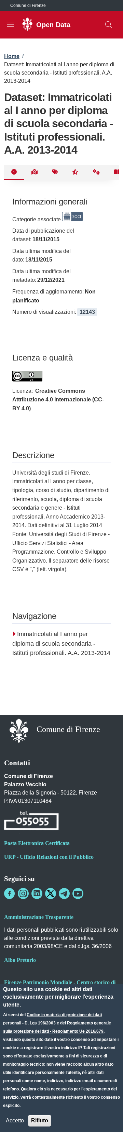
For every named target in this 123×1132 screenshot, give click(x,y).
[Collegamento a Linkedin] (36, 893)
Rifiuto (39, 1120)
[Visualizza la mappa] (34, 172)
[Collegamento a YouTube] (77, 893)
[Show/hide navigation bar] (10, 24)
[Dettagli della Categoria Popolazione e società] (72, 219)
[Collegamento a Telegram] (64, 893)
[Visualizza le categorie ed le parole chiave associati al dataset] (55, 172)
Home (11, 56)
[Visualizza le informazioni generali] (14, 172)
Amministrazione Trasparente (38, 917)
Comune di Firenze (28, 5)
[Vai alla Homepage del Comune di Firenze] (19, 730)
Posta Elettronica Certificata (37, 843)
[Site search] (109, 25)
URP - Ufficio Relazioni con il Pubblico (49, 857)
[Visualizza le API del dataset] (96, 172)
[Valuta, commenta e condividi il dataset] (75, 172)
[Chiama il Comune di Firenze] (31, 821)
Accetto (15, 1120)
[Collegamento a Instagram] (23, 893)
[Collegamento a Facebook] (9, 893)
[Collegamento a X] (50, 893)
